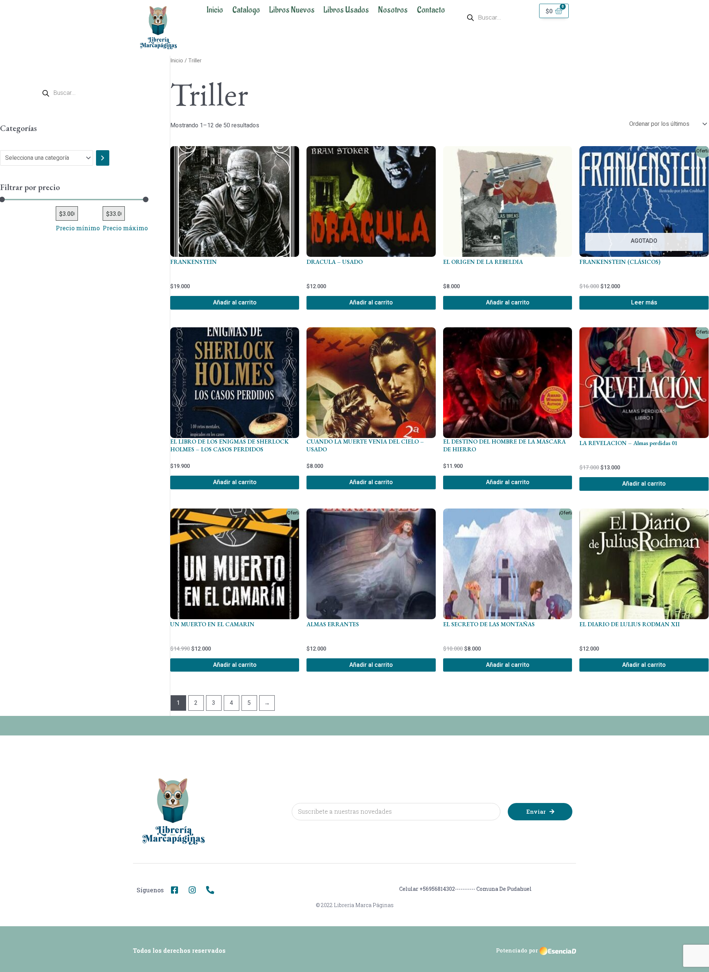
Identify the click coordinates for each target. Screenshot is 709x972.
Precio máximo (125, 228)
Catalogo (246, 9)
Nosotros (393, 9)
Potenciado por (517, 950)
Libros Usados (346, 9)
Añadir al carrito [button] (235, 302)
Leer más (644, 302)
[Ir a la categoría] (102, 158)
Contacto (431, 9)
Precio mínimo (78, 228)
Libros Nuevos (292, 9)
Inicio (214, 9)
